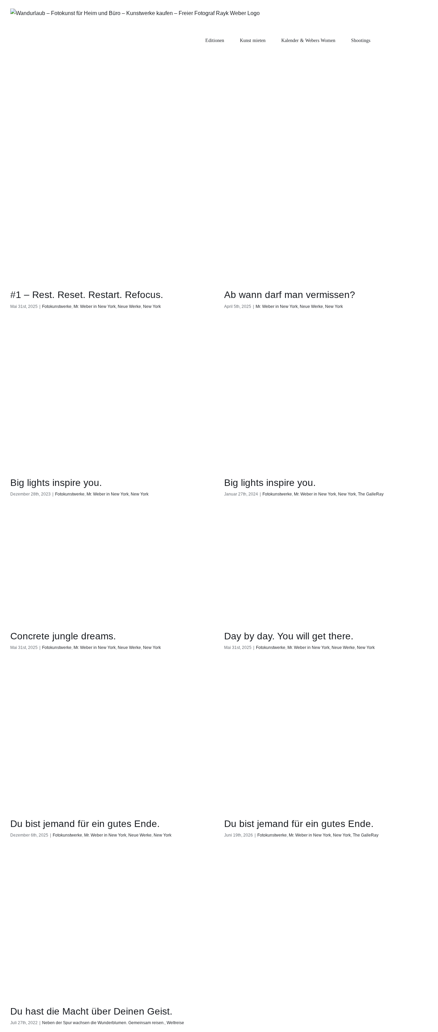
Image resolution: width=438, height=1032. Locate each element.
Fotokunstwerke (57, 306)
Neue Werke (129, 306)
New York (152, 306)
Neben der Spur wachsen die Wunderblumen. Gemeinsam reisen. (103, 1022)
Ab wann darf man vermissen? (289, 294)
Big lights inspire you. (56, 482)
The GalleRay (371, 494)
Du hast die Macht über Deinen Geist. (91, 1011)
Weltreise (175, 1022)
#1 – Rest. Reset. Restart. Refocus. (86, 294)
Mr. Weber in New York (95, 306)
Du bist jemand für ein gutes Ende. (85, 823)
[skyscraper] (112, 227)
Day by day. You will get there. (288, 636)
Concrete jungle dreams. (63, 636)
